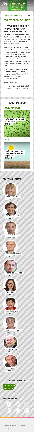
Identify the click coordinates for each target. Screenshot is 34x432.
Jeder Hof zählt (8, 388)
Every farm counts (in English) (18, 86)
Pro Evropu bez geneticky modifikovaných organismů (14, 153)
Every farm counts (9, 385)
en (29, 15)
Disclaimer (7, 425)
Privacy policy (16, 425)
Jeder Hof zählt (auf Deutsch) (17, 88)
